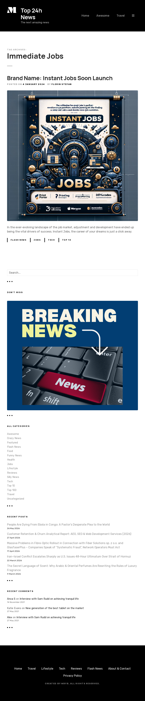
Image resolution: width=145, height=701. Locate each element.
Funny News (14, 455)
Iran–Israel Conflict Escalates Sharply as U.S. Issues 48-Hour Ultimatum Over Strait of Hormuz (69, 556)
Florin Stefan (61, 84)
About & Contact (119, 668)
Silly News (13, 477)
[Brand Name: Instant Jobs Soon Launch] (72, 92)
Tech (51, 240)
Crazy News (14, 438)
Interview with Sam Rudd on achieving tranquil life (49, 598)
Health (11, 459)
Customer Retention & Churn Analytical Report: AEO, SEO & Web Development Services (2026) (69, 534)
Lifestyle (12, 468)
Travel (121, 15)
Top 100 (11, 490)
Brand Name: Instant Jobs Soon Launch (60, 78)
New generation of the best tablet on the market (54, 608)
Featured (12, 442)
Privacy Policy (72, 675)
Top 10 (66, 240)
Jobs (37, 240)
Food (10, 451)
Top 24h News (31, 14)
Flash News (19, 240)
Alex (9, 617)
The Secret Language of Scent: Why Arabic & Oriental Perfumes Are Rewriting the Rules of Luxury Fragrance (72, 568)
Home (85, 15)
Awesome (102, 15)
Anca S (11, 598)
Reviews (12, 472)
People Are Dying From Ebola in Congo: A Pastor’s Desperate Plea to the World (58, 524)
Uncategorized (15, 498)
